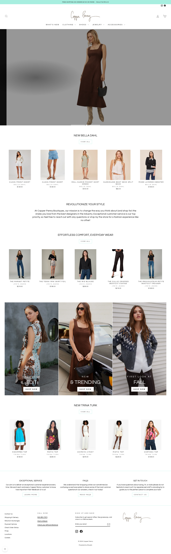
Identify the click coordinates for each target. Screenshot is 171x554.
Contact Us (140, 494)
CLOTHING (68, 24)
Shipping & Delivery (11, 517)
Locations (8, 534)
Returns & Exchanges (12, 521)
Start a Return (42, 521)
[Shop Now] (31, 348)
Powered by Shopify (85, 545)
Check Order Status (12, 527)
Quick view (20, 177)
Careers (7, 538)
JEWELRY (97, 24)
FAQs (7, 531)
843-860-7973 (42, 517)
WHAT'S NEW (52, 24)
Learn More (30, 494)
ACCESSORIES (115, 24)
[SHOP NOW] (85, 348)
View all (85, 142)
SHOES (83, 24)
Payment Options (11, 524)
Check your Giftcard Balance (47, 525)
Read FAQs (85, 494)
